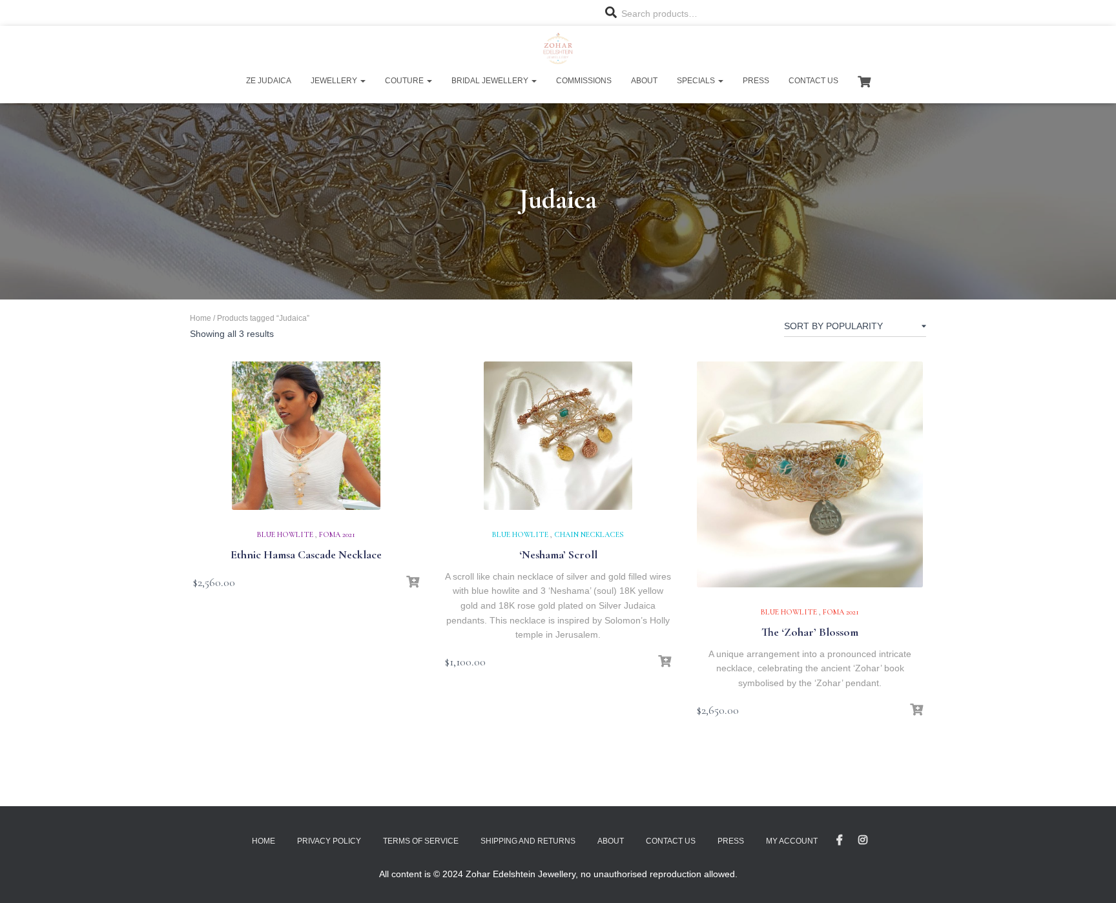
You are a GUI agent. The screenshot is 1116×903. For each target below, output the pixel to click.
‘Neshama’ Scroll (558, 554)
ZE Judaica (268, 80)
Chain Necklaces (589, 534)
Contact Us (813, 80)
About (644, 80)
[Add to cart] (412, 582)
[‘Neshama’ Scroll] (558, 435)
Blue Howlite (285, 534)
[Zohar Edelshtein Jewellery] (557, 48)
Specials (697, 80)
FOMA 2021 (337, 534)
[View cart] (864, 80)
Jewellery (335, 80)
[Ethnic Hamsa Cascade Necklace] (306, 435)
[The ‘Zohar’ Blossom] (810, 474)
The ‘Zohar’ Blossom (809, 632)
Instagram (863, 840)
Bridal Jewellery (490, 80)
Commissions (584, 80)
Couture (405, 80)
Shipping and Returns (527, 841)
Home (200, 318)
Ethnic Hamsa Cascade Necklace (306, 554)
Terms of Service (421, 841)
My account (792, 841)
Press (756, 80)
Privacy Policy (329, 841)
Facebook (839, 840)
